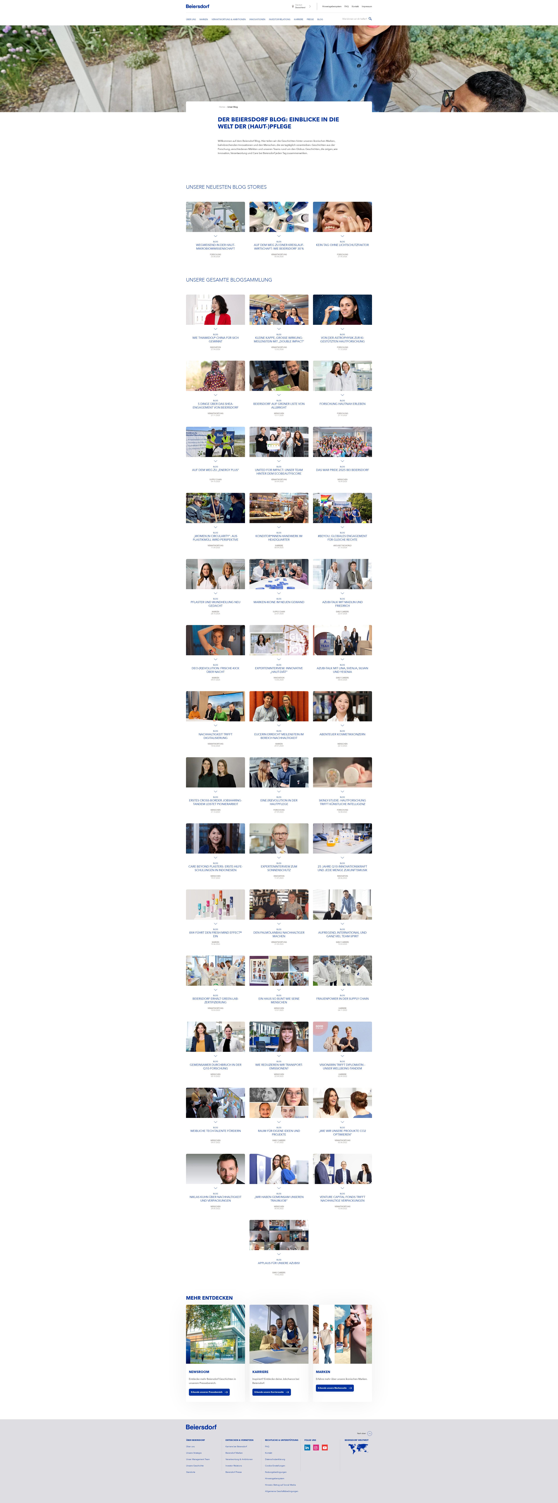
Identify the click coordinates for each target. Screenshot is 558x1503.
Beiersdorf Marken (234, 1453)
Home (222, 107)
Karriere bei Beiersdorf (236, 1447)
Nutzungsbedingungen (276, 1472)
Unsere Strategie (194, 1453)
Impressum (367, 7)
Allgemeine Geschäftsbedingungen (281, 1491)
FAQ (347, 7)
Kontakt (355, 7)
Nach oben (361, 1433)
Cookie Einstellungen (275, 1466)
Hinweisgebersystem (331, 7)
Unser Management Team (198, 1459)
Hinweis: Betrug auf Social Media (280, 1485)
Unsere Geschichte (195, 1466)
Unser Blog (232, 107)
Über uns (190, 1447)
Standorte (190, 1472)
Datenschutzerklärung (275, 1459)
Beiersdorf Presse (234, 1472)
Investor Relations (234, 1466)
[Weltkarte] (358, 1449)
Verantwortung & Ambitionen (239, 1459)
